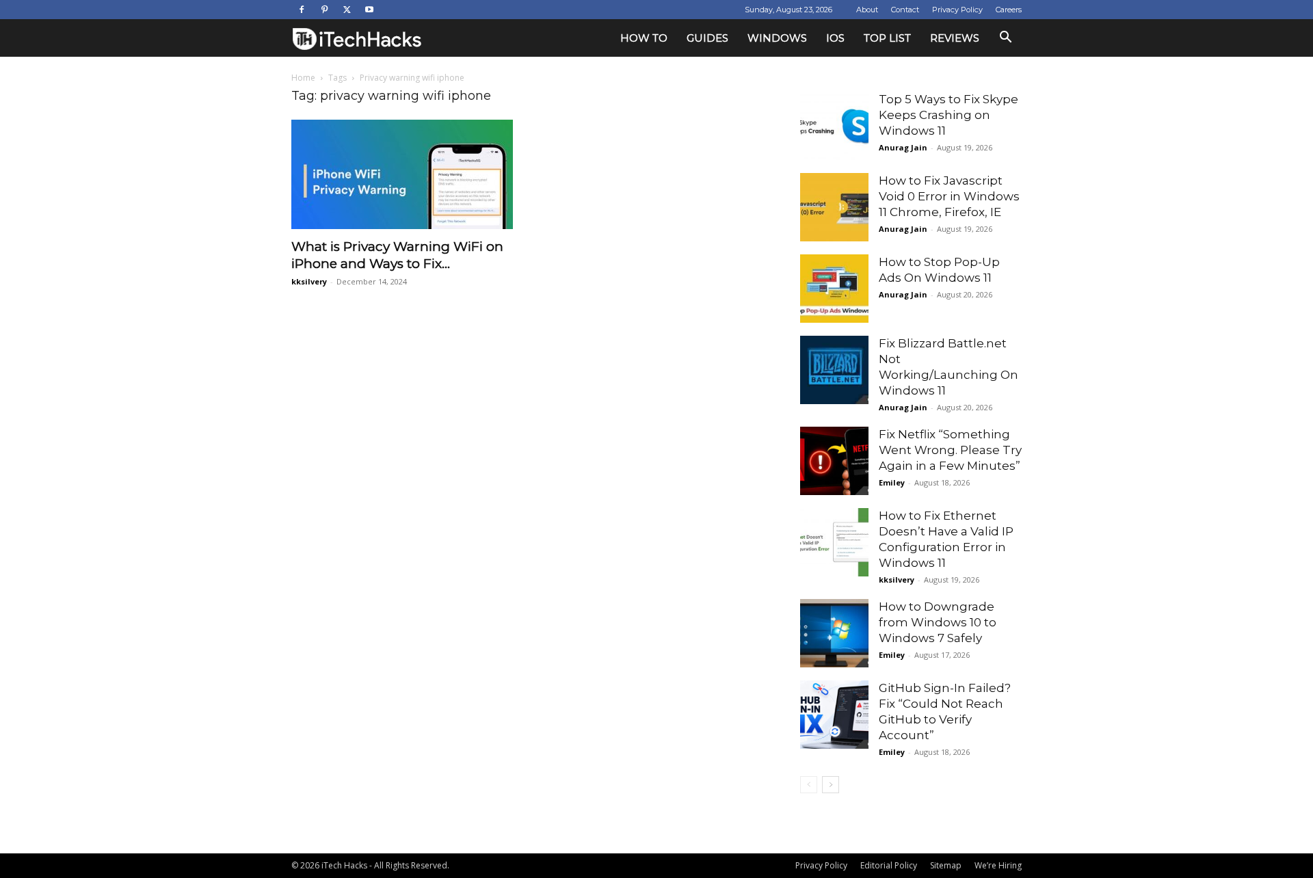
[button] (1005, 38)
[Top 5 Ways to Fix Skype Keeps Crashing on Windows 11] (834, 126)
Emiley (892, 482)
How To (643, 37)
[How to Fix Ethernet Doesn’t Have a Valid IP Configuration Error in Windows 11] (834, 542)
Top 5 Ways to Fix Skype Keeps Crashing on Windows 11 (948, 114)
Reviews (954, 37)
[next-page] (830, 784)
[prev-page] (808, 784)
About (867, 9)
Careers (1009, 9)
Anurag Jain (903, 147)
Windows (777, 37)
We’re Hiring (998, 865)
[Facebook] (301, 9)
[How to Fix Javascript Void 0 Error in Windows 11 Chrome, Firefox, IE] (834, 207)
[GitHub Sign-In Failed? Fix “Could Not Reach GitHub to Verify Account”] (834, 714)
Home (303, 77)
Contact (905, 9)
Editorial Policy (888, 865)
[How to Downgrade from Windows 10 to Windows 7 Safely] (834, 633)
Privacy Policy (957, 9)
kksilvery (309, 281)
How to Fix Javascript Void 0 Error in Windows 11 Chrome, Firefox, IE (949, 196)
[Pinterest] (324, 9)
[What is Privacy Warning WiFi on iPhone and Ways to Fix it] (402, 174)
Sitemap (945, 865)
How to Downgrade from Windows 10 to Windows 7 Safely (937, 622)
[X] (346, 9)
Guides (707, 37)
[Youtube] (369, 9)
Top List (887, 37)
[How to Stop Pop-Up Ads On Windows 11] (834, 288)
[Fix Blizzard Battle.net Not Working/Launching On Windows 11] (834, 370)
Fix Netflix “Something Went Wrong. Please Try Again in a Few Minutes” (950, 450)
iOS (835, 37)
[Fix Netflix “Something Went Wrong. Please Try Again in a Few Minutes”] (834, 461)
